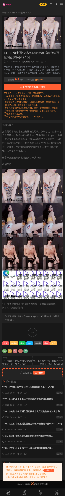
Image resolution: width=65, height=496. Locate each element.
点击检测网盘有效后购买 (32, 87)
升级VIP (39, 80)
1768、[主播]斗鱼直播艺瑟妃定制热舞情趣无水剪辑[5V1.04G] (32, 423)
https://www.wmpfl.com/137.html (34, 316)
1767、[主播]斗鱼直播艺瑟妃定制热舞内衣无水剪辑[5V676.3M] (26, 436)
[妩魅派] (6, 4)
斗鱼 (22, 343)
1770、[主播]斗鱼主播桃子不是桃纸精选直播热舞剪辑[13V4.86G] (27, 399)
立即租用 (39, 372)
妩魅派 (36, 484)
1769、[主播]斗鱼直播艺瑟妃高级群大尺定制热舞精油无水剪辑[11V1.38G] (32, 411)
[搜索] (51, 4)
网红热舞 (26, 61)
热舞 (29, 343)
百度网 (38, 343)
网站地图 (44, 484)
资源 (53, 343)
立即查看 (48, 470)
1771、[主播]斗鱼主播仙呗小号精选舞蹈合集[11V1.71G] (28, 387)
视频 (46, 343)
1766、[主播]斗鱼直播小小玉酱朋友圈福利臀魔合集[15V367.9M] (26, 448)
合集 (5, 343)
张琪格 (14, 343)
